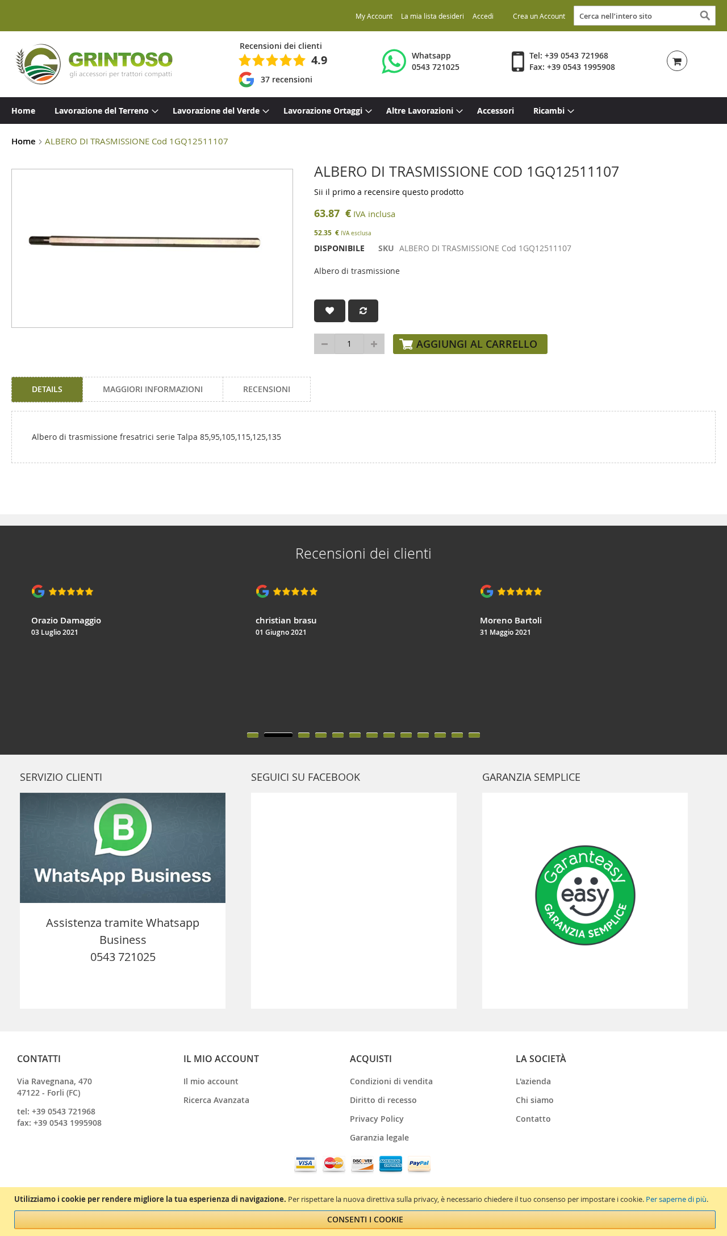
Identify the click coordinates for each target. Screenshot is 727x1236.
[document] (365, 1211)
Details (47, 389)
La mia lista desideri (432, 15)
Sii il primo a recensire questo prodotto (388, 191)
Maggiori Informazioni (153, 389)
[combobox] (645, 16)
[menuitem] (23, 110)
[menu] (363, 110)
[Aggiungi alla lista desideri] (329, 310)
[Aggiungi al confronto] (363, 310)
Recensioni (266, 389)
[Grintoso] (93, 64)
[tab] (47, 389)
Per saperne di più (676, 1199)
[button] (252, 735)
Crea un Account (539, 15)
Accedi (483, 15)
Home (23, 141)
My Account (374, 15)
